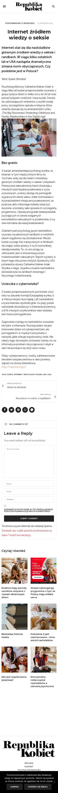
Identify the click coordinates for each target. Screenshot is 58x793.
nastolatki (29, 375)
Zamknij (14, 787)
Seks (32, 23)
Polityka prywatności (29, 770)
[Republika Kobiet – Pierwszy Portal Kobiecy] (29, 6)
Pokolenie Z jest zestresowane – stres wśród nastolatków (43, 637)
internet (18, 375)
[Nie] (54, 782)
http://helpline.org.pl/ (14, 366)
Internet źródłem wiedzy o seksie (29, 35)
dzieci (10, 375)
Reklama (29, 763)
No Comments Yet (18, 424)
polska (38, 375)
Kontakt (29, 766)
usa (49, 375)
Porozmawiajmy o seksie (17, 23)
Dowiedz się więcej (38, 787)
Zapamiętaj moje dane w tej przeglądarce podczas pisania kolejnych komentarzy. (28, 510)
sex (45, 375)
